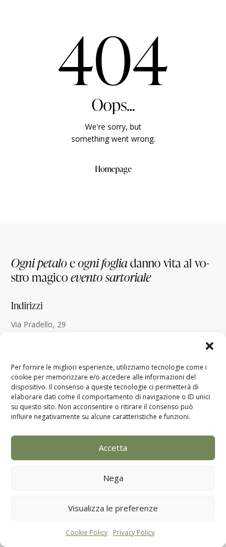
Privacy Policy (134, 532)
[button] (209, 346)
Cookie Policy (87, 532)
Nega (113, 477)
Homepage (113, 169)
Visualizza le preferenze (113, 508)
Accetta (113, 447)
